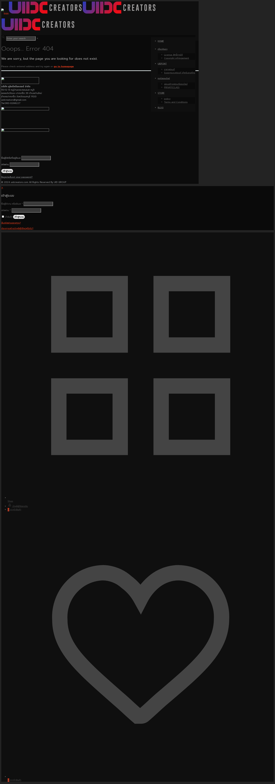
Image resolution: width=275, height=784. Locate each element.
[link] (37, 38)
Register (5, 177)
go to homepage (64, 66)
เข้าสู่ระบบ (19, 217)
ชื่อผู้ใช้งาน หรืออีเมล (12, 204)
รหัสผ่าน (5, 164)
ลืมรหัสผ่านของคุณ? (11, 223)
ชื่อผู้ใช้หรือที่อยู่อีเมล (11, 158)
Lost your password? (22, 177)
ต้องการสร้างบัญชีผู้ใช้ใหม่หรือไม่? (17, 228)
